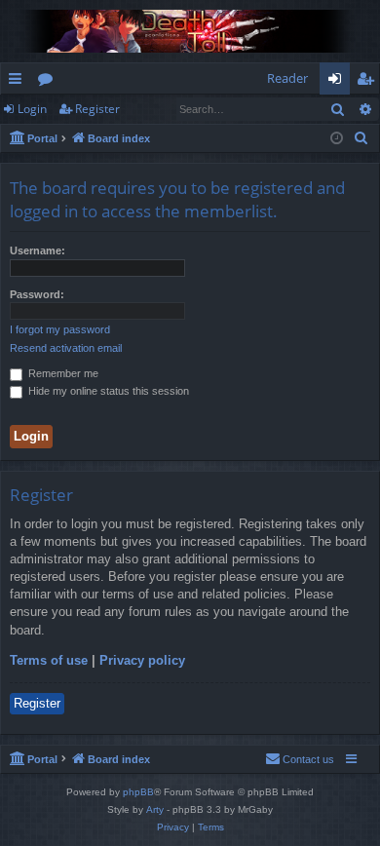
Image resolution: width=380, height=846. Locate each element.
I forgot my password (60, 329)
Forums (49, 82)
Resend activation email (66, 348)
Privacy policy (142, 660)
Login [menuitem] (338, 82)
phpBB (138, 792)
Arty (155, 809)
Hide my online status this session (107, 391)
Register (97, 108)
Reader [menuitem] (287, 78)
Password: (37, 294)
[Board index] (190, 31)
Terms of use (49, 660)
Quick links (19, 82)
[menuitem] (361, 138)
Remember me (61, 373)
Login (32, 108)
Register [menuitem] (369, 82)
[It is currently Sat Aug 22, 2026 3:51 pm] (336, 139)
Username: (37, 250)
